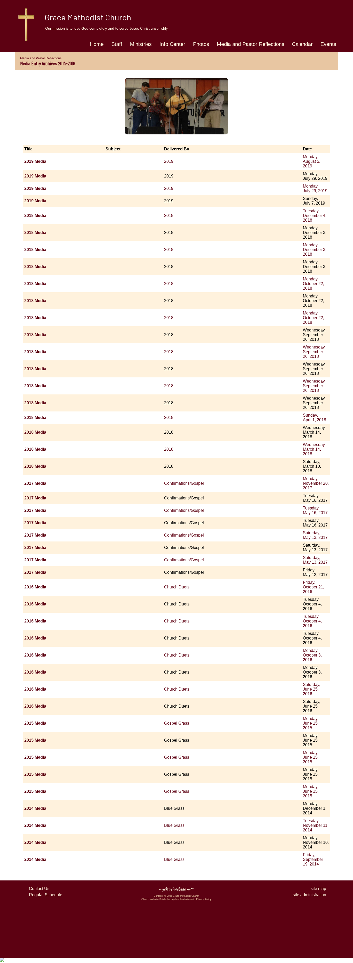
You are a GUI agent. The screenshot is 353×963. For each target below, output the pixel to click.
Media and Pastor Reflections (250, 44)
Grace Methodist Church (88, 17)
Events (328, 44)
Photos (201, 44)
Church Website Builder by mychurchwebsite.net (167, 899)
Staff (116, 44)
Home (97, 44)
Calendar (302, 44)
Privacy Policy (203, 899)
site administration (309, 895)
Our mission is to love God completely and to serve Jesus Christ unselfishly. (106, 28)
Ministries (141, 44)
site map (318, 888)
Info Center (172, 44)
